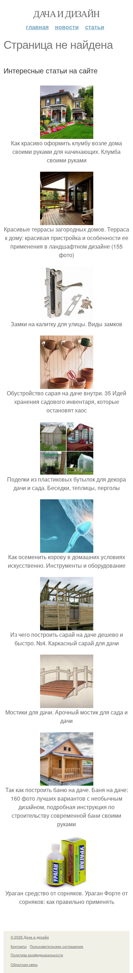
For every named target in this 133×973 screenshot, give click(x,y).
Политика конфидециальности (37, 954)
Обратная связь (24, 964)
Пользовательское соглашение (56, 946)
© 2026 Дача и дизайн (30, 937)
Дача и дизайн (66, 13)
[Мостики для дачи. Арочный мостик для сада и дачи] (66, 703)
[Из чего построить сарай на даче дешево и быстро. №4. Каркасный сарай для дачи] (66, 626)
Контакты (19, 946)
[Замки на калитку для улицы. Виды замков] (66, 315)
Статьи (94, 27)
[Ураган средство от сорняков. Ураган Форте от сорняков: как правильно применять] (66, 884)
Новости (67, 27)
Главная (37, 27)
